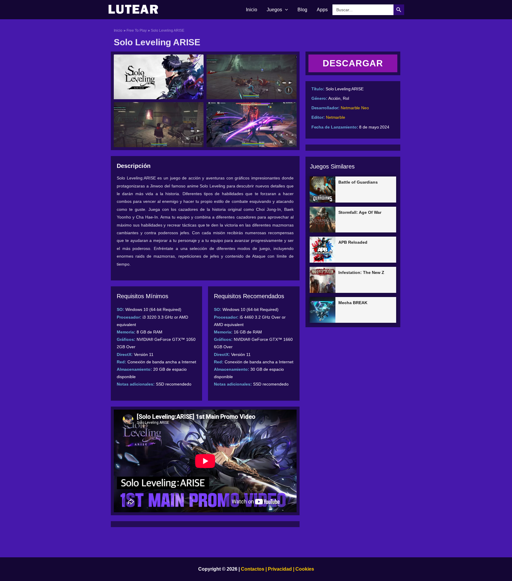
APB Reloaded (352, 242)
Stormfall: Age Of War (359, 212)
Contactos (252, 569)
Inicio (251, 9)
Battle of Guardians (358, 182)
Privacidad (280, 569)
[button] (285, 9)
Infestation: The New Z (361, 272)
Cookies (304, 569)
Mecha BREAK (352, 302)
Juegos (274, 9)
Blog (302, 9)
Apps (322, 9)
